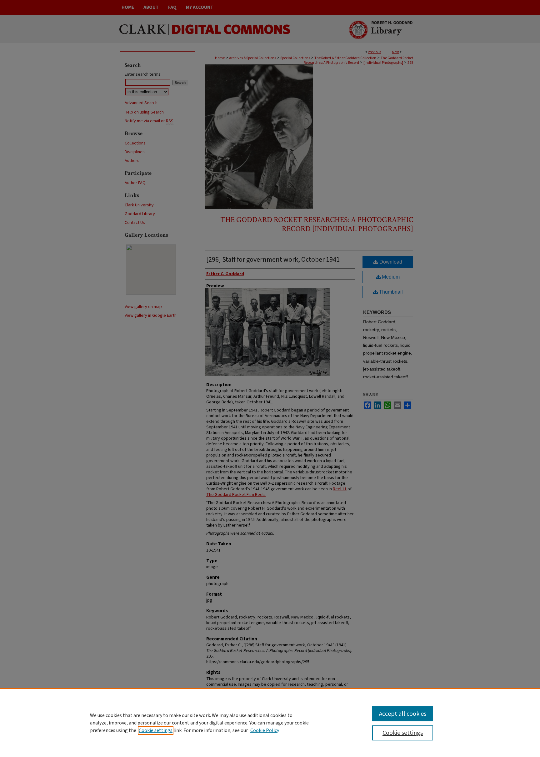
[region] (270, 722)
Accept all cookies (402, 713)
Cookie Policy (264, 730)
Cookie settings (155, 730)
